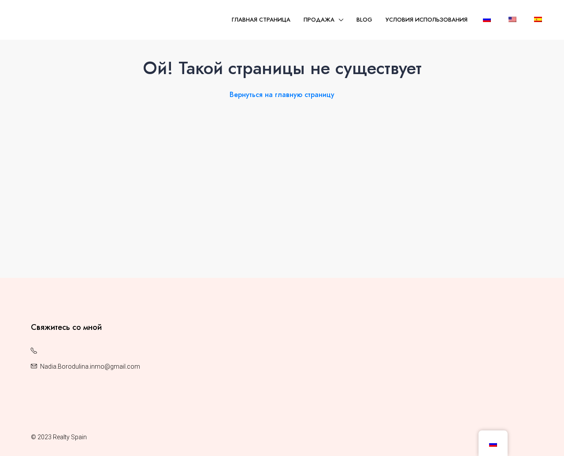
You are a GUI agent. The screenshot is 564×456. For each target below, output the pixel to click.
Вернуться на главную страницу (282, 95)
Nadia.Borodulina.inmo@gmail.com (90, 366)
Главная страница (261, 19)
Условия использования (427, 19)
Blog (364, 19)
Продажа (319, 19)
